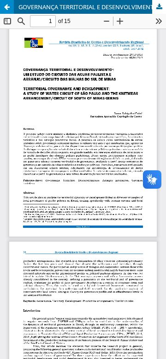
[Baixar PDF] (159, 7)
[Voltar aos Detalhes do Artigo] (7, 7)
